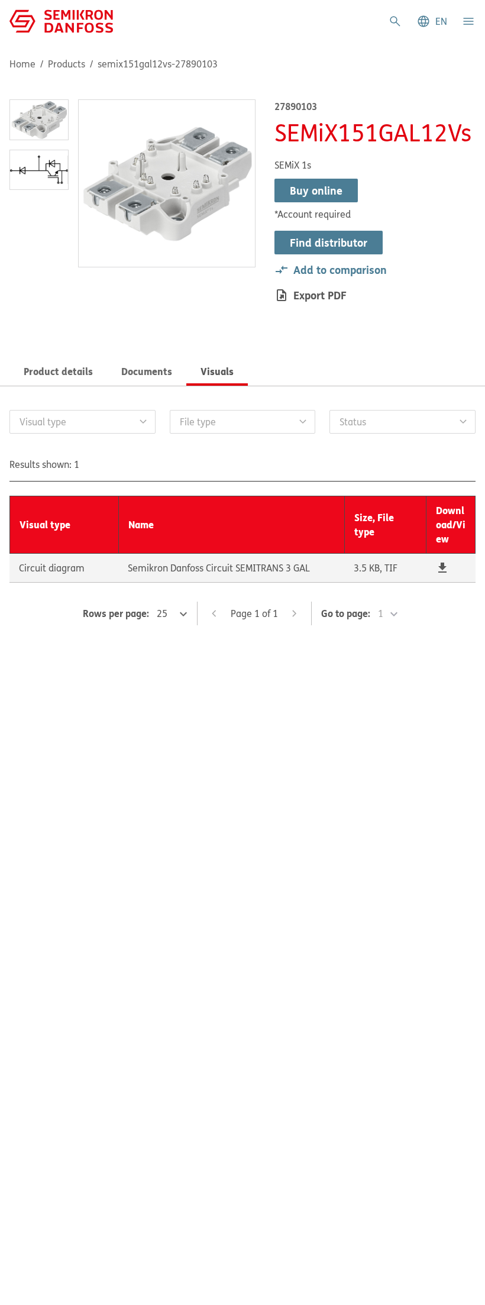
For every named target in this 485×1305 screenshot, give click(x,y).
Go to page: (345, 613)
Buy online (316, 190)
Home (22, 63)
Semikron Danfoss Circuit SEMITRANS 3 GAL (219, 567)
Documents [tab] (146, 371)
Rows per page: (116, 613)
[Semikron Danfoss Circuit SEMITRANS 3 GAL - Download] (442, 568)
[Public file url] (442, 568)
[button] (431, 21)
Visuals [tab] (217, 371)
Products (66, 63)
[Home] (61, 20)
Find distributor (328, 242)
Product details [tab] (58, 371)
